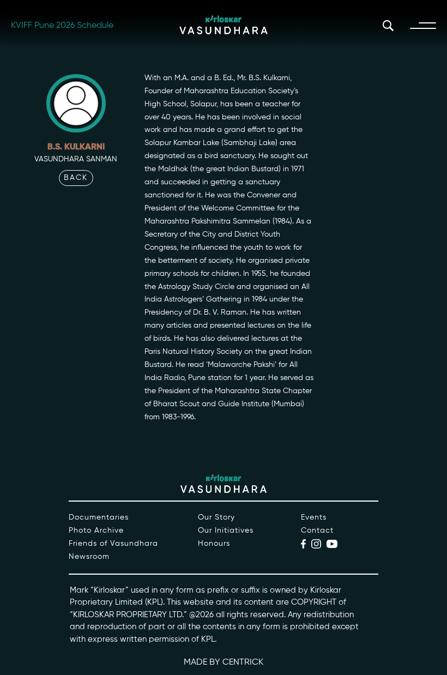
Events (314, 517)
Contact (317, 530)
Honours (214, 543)
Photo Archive (96, 530)
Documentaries (99, 517)
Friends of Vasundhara (113, 543)
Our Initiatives (225, 530)
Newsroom (89, 557)
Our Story (216, 517)
